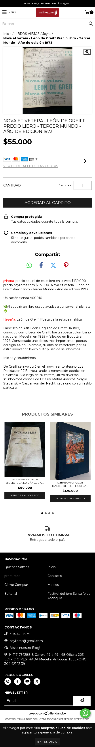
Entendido (47, 741)
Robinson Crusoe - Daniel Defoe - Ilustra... (70, 484)
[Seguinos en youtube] (27, 681)
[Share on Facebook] (41, 265)
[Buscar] (90, 23)
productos (12, 576)
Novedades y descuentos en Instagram (47, 3)
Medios (53, 585)
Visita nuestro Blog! (25, 648)
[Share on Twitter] (53, 265)
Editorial (10, 594)
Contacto (55, 576)
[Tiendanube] (47, 714)
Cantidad (12, 185)
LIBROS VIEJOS (27, 34)
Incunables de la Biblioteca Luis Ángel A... (25, 481)
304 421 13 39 (20, 634)
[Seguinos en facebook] (17, 681)
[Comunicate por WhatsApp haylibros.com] (85, 713)
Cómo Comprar (16, 585)
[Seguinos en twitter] (37, 681)
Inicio (7, 34)
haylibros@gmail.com (26, 641)
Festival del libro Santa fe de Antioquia (69, 596)
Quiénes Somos (16, 567)
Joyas (46, 34)
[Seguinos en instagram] (7, 681)
